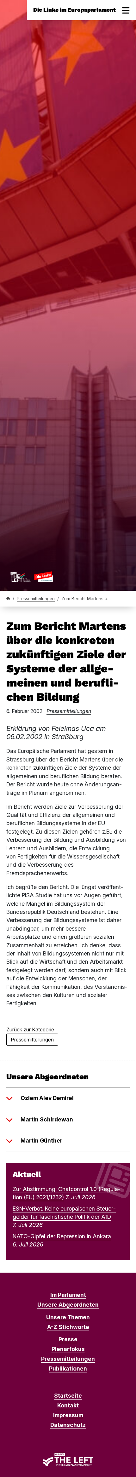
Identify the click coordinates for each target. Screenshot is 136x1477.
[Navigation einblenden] (126, 10)
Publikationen (68, 1368)
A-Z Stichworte (68, 1327)
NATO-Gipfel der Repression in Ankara (62, 1236)
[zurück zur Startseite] (31, 577)
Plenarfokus (68, 1349)
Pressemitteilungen (36, 598)
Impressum (68, 1415)
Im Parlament (68, 1295)
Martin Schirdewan (47, 1119)
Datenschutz (68, 1425)
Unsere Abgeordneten (68, 1304)
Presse (68, 1339)
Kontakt (68, 1405)
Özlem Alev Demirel (47, 1098)
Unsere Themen (68, 1317)
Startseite (68, 1395)
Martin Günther (41, 1140)
